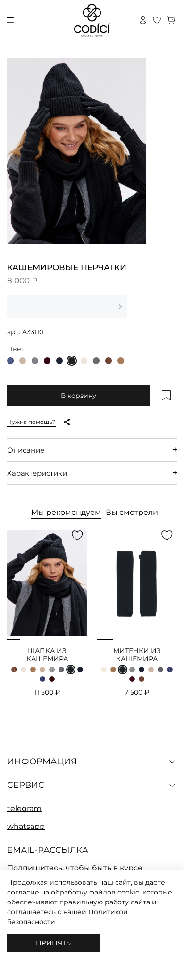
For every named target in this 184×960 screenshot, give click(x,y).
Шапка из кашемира (47, 654)
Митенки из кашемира (137, 654)
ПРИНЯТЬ (53, 943)
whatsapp (26, 826)
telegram (24, 808)
